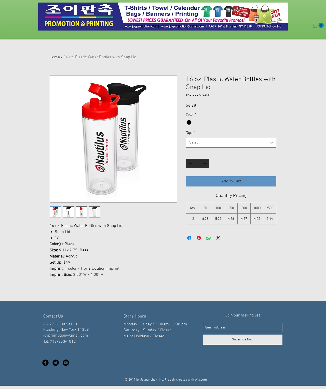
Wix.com (201, 380)
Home (55, 57)
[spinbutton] (197, 163)
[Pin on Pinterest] (199, 238)
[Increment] (205, 163)
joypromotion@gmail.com (65, 335)
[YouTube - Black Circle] (66, 362)
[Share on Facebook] (189, 238)
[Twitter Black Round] (55, 362)
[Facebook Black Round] (45, 362)
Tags (190, 133)
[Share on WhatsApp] (209, 238)
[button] (318, 25)
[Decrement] (190, 163)
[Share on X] (218, 238)
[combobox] (231, 143)
